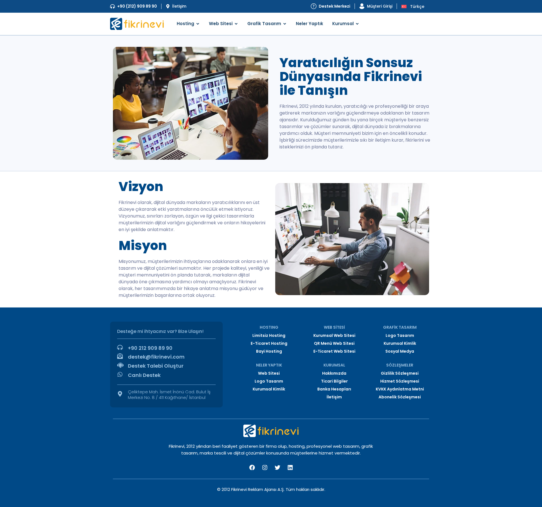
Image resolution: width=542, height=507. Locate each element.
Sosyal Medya (399, 351)
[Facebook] (252, 467)
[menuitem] (414, 6)
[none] (414, 6)
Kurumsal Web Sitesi (334, 335)
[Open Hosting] (198, 24)
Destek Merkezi (334, 6)
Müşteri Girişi (379, 6)
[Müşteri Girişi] (362, 6)
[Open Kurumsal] (357, 24)
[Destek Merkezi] (313, 6)
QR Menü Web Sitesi (334, 343)
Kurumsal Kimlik (400, 343)
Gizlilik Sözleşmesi (400, 373)
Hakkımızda (334, 373)
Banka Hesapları (334, 389)
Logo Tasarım (400, 335)
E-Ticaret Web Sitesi (334, 351)
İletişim (179, 6)
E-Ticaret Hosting (269, 343)
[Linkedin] (290, 467)
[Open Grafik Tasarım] (285, 24)
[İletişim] (168, 6)
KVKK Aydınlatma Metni (400, 389)
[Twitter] (277, 467)
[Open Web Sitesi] (236, 24)
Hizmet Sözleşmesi (399, 381)
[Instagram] (264, 467)
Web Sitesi (269, 373)
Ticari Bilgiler (334, 381)
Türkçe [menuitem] (417, 6)
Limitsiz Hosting (268, 335)
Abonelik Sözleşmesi (400, 397)
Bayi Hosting (269, 351)
